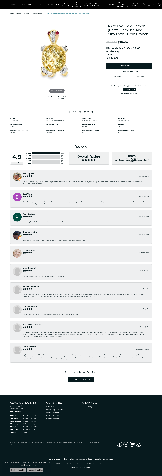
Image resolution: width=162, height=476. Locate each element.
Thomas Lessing (30, 232)
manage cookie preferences (24, 465)
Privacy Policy (52, 419)
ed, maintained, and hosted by (73, 442)
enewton (107, 4)
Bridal (13, 4)
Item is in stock (129, 89)
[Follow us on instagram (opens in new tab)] (125, 444)
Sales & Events (77, 4)
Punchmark (87, 442)
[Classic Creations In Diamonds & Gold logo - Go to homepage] (4, 4)
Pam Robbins (29, 214)
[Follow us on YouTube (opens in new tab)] (132, 444)
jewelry (18, 14)
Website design (58, 442)
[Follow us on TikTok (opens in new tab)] (138, 444)
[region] (57, 56)
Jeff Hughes (28, 174)
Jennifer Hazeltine (31, 286)
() (62, 153)
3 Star (28, 158)
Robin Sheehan (29, 347)
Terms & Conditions (84, 459)
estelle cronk (29, 250)
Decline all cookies (18, 470)
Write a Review (81, 379)
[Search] (144, 4)
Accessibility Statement (103, 459)
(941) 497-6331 (57, 99)
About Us (50, 406)
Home (12, 14)
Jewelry (39, 4)
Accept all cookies (35, 470)
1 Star (29, 163)
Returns (140, 77)
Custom (26, 4)
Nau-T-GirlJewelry (122, 4)
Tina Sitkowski (29, 268)
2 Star (28, 161)
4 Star (28, 156)
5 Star (28, 153)
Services (53, 4)
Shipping (118, 77)
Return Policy (52, 416)
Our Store (66, 4)
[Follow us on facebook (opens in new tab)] (119, 444)
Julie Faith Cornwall (32, 325)
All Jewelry (87, 406)
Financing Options (54, 410)
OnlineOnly (135, 4)
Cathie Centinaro (30, 306)
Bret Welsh (28, 194)
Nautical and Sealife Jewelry (33, 14)
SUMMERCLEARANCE (91, 4)
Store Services (52, 413)
